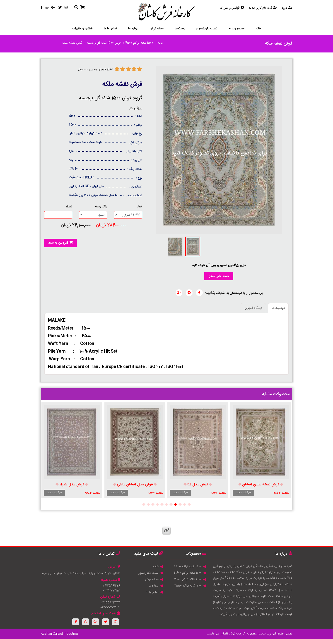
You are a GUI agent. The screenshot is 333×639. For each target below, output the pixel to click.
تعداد (68, 206)
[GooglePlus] (53, 8)
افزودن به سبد (58, 243)
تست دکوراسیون (206, 28)
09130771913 (111, 591)
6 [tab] (166, 504)
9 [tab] (152, 504)
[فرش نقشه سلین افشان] (261, 442)
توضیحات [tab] (278, 308)
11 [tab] (143, 504)
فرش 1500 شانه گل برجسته (104, 43)
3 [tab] (180, 504)
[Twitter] (60, 8)
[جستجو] (76, 8)
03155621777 (110, 603)
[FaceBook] (42, 8)
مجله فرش (157, 28)
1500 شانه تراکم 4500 (139, 43)
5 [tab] (171, 504)
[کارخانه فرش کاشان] (166, 12)
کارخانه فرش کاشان (233, 634)
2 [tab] (184, 504)
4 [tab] (175, 504)
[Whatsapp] (47, 8)
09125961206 (111, 586)
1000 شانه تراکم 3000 (188, 579)
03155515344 (110, 607)
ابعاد (139, 206)
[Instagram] (66, 8)
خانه (258, 28)
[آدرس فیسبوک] (199, 292)
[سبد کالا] (82, 8)
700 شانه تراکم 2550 (188, 586)
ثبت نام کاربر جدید (260, 8)
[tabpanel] (260, 450)
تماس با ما (110, 28)
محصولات (238, 28)
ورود (284, 8)
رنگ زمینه (100, 206)
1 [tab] (189, 504)
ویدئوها (180, 28)
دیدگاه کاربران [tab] (253, 308)
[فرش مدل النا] (198, 442)
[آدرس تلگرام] (189, 292)
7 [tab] (162, 504)
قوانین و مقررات (230, 8)
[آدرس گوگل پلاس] (179, 292)
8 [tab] (157, 504)
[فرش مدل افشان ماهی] (135, 442)
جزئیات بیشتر (243, 492)
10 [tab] (148, 504)
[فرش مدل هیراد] (72, 442)
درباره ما (133, 28)
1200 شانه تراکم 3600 (188, 573)
